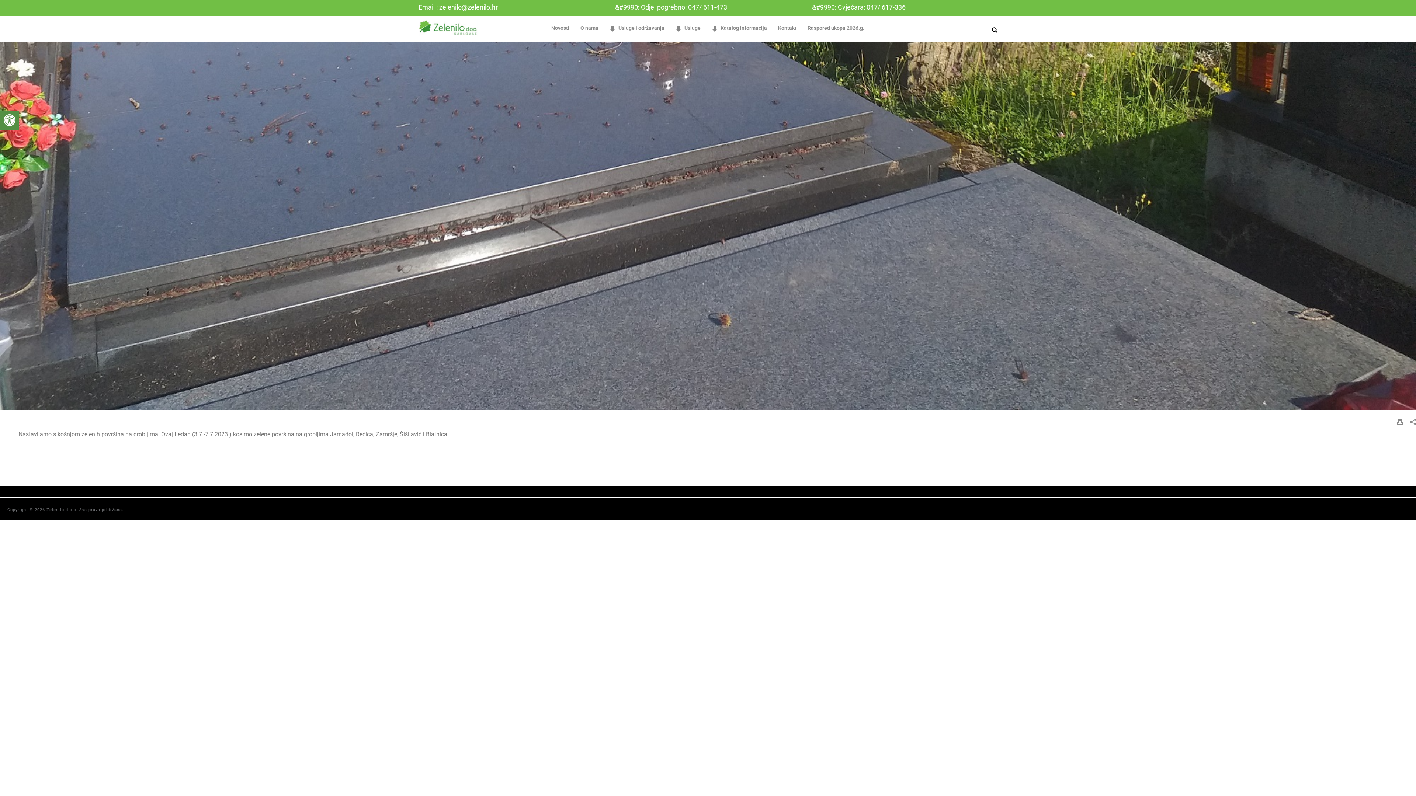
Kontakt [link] (787, 28)
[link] (9, 120)
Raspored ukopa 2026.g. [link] (836, 28)
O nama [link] (589, 28)
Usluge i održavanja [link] (641, 28)
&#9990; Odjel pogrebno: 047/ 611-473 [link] (671, 7)
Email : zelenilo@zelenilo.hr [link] (458, 7)
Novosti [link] (560, 28)
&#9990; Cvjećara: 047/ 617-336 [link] (859, 7)
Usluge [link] (692, 28)
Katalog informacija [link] (744, 28)
